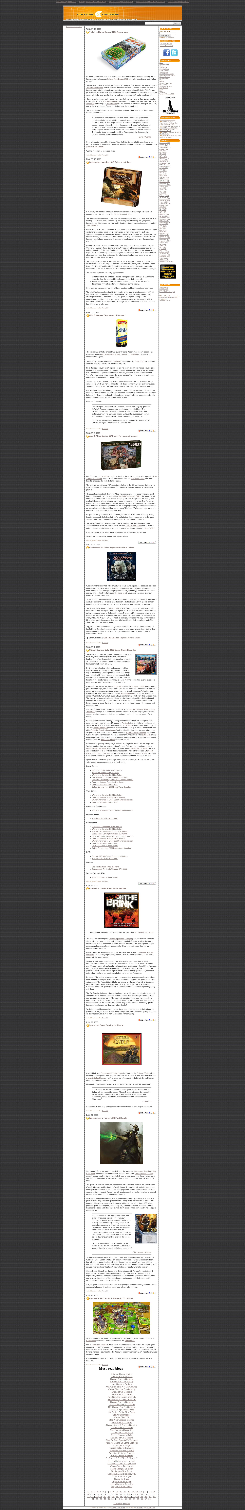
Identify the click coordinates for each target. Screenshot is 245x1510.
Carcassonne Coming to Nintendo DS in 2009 (109, 777)
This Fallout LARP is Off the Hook (105, 819)
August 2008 (164, 205)
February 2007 (164, 233)
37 (88, 1497)
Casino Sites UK (121, 1417)
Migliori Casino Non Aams (122, 1450)
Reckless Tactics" (114, 608)
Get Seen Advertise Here (74, 27)
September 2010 (165, 166)
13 (129, 1492)
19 (153, 1492)
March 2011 (163, 157)
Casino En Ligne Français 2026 (121, 1474)
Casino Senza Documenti (121, 1466)
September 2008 (165, 203)
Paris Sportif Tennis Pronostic (121, 1453)
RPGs (161, 89)
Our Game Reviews (166, 86)
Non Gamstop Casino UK (121, 1430)
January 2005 (164, 259)
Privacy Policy (150, 1507)
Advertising (163, 67)
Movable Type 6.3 (165, 300)
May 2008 (163, 210)
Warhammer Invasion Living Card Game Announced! (112, 800)
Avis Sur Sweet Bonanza (121, 1455)
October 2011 (164, 146)
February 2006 (164, 252)
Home (161, 63)
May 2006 (163, 247)
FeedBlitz (171, 37)
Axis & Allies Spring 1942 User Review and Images (113, 436)
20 (88, 1494)
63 (129, 1499)
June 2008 (163, 208)
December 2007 (165, 217)
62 (125, 1499)
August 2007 (164, 224)
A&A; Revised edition (133, 526)
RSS (161, 91)
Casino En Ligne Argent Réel (121, 1461)
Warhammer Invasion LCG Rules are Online (110, 162)
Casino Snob (164, 288)
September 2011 (165, 147)
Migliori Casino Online (121, 1374)
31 (133, 1494)
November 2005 (165, 256)
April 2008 (163, 211)
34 (145, 1494)
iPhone (162, 81)
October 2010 (164, 164)
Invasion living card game (96, 748)
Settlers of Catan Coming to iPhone (105, 773)
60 (117, 1499)
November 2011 (165, 144)
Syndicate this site (166, 43)
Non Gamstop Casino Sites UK (122, 1397)
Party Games (164, 88)
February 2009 (164, 196)
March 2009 (163, 194)
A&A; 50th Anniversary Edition (129, 496)
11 (121, 1492)
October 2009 (164, 183)
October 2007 (164, 221)
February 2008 (164, 214)
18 (149, 1492)
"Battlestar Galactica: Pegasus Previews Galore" (122, 638)
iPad (161, 80)
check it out (139, 361)
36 (154, 1494)
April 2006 (163, 249)
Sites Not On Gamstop (122, 1392)
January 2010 (164, 178)
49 (137, 1497)
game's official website (95, 147)
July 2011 (163, 150)
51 (145, 1497)
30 (129, 1494)
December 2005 (165, 255)
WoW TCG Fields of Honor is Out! (105, 846)
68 (150, 1499)
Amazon (126, 354)
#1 (122, 1338)
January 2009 (164, 197)
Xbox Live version (100, 1345)
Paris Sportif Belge (121, 1445)
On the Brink (126, 725)
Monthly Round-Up (166, 83)
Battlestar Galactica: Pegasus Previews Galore (111, 548)
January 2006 (164, 253)
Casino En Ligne (121, 1479)
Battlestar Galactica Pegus (136, 733)
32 (137, 1494)
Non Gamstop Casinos (122, 1384)
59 (113, 1499)
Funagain (133, 354)
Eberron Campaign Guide (138, 710)
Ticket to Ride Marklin (110, 101)
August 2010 (164, 168)
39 (96, 1497)
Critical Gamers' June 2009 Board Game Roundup (111, 787)
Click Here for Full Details (143, 932)
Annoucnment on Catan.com (112, 1073)
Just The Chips (164, 290)
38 (92, 1497)
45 (121, 1497)
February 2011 (164, 158)
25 (108, 1494)
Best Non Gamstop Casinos (121, 1420)
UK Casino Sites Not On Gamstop (121, 1387)
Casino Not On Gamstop (122, 1427)
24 (104, 1494)
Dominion (117, 686)
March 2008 (163, 213)
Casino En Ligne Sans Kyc (121, 1484)
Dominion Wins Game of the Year (105, 785)
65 (138, 1499)
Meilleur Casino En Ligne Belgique (122, 1443)
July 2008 (163, 206)
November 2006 (165, 238)
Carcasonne (91, 1341)
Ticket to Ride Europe (94, 88)
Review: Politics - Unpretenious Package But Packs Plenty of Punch (168, 123)
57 (105, 1499)
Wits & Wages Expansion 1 (111, 354)
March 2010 (163, 175)
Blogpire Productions (118, 1507)
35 (150, 1494)
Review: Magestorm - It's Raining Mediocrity (169, 130)
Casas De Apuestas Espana (122, 1409)
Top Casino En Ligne (121, 1481)
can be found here (119, 593)
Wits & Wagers (115, 361)
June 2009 (163, 189)
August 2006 (164, 242)
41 (104, 1497)
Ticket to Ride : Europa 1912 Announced (108, 32)
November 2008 (165, 200)
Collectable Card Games (167, 75)
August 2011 (164, 149)
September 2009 (165, 185)
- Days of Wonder (144, 137)
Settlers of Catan (143, 1073)
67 (146, 1499)
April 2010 (163, 174)
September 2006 (165, 241)
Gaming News (164, 78)
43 (113, 1497)
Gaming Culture (165, 77)
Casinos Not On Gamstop (121, 1379)
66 (142, 1499)
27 (117, 1494)
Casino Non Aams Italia (121, 1435)
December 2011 (165, 143)
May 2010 (163, 172)
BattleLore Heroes (108, 740)
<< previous (117, 1504)
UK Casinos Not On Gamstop (121, 1407)
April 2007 (163, 230)
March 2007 (163, 231)
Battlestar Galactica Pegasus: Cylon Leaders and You (112, 780)
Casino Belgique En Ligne (122, 1448)
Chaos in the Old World (138, 748)
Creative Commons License (168, 297)
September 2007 (165, 222)
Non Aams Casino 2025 (121, 1376)
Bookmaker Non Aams (121, 1471)
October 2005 (164, 258)
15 (137, 1492)
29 (125, 1494)
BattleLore (146, 735)
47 (129, 1497)
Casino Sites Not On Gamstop (121, 1389)
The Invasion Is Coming (144, 1174)
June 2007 (163, 227)
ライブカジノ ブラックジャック (121, 1458)
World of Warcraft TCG (167, 94)
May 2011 (163, 154)
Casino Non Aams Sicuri (122, 1432)
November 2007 (165, 219)
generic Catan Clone (96, 1078)
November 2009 (165, 182)
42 (108, 1497)
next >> (127, 1504)
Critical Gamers (164, 287)
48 (133, 1497)
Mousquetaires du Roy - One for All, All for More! (170, 136)
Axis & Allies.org (107, 476)
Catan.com (147, 1102)
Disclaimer (140, 1507)
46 (125, 1497)
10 (116, 1492)
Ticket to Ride (111, 104)
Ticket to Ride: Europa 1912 (117, 79)
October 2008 (164, 202)
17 (145, 1492)
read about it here (137, 479)
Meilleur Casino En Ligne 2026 (121, 1463)
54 (92, 1499)
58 (109, 1499)
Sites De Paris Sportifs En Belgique (122, 1440)
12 (124, 1492)
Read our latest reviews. (167, 120)
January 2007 (164, 235)
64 (134, 1499)
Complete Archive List (167, 261)
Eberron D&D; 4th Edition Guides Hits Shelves (109, 831)
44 (117, 1497)
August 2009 (164, 186)
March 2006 (163, 250)
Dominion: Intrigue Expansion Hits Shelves (108, 782)
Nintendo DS (130, 1341)
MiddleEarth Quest (100, 728)
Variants (162, 92)
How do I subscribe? (166, 46)
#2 (125, 1338)
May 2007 (163, 228)
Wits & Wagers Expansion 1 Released (107, 315)
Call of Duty (142, 753)
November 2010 (165, 163)
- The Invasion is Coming (141, 1252)
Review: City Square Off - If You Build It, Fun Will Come (170, 126)
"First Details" (91, 225)
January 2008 (164, 216)
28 (121, 1494)
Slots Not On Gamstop (121, 1394)
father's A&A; (150, 528)
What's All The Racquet (167, 292)
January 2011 (164, 160)
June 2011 (163, 152)
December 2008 (165, 199)
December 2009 (165, 180)
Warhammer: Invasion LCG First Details (107, 775)
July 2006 (163, 244)
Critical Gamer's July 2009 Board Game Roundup (112, 650)
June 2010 (163, 171)
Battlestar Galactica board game (103, 730)
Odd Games (163, 84)
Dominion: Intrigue (137, 686)
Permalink (105, 155)
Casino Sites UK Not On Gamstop (121, 1425)
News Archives (164, 64)
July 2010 (163, 169)
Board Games (164, 70)
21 (92, 1494)
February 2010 (164, 177)
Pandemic (126, 723)
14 (133, 1492)
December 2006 (165, 236)
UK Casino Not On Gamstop (122, 1404)
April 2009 (163, 192)
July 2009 (163, 188)
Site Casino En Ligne (121, 1476)
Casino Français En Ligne (121, 1469)
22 (96, 1494)
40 (100, 1497)
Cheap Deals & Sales (167, 73)
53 (154, 1497)
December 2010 (165, 161)
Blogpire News (164, 69)
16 (141, 1492)
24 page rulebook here (122, 214)
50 (141, 1497)
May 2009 (163, 191)
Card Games (164, 72)
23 (100, 1494)
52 (150, 1497)
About (161, 66)
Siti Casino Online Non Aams (121, 1412)
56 (101, 1499)
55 (97, 1499)
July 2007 (163, 225)
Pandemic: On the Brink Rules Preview (107, 770)
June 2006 (163, 245)
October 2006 (164, 239)
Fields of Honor (127, 694)
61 (121, 1499)
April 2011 (163, 155)
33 (141, 1494)
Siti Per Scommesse (121, 1415)
